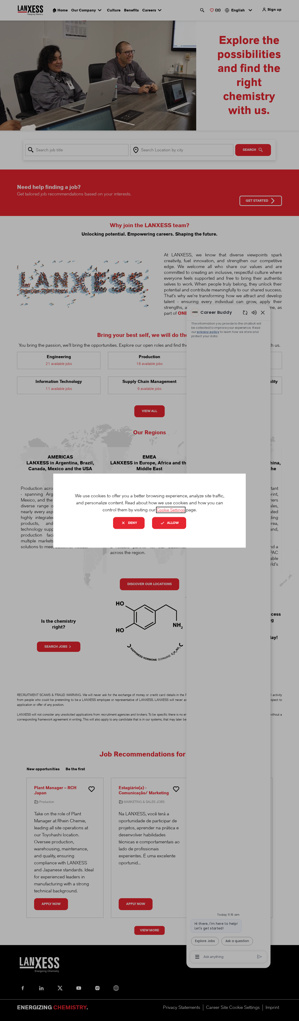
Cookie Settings (171, 509)
